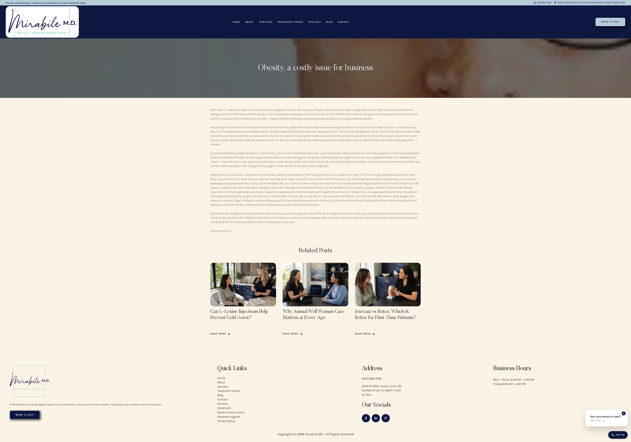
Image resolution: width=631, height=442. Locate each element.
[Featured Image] (243, 284)
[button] (542, 2)
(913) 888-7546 (371, 378)
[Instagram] (386, 418)
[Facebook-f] (366, 418)
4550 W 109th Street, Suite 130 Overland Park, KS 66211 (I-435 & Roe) (381, 390)
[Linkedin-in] (376, 418)
